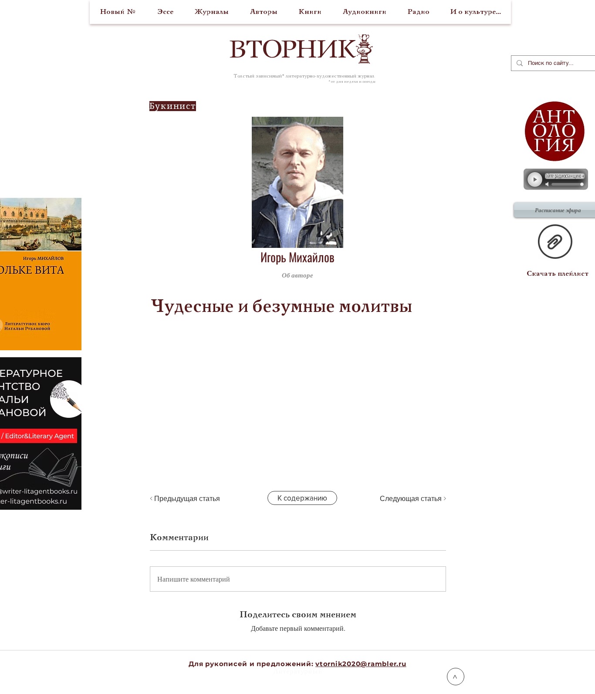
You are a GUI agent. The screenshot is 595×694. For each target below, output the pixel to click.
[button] (403, 274)
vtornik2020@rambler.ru (360, 664)
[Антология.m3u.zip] (555, 242)
